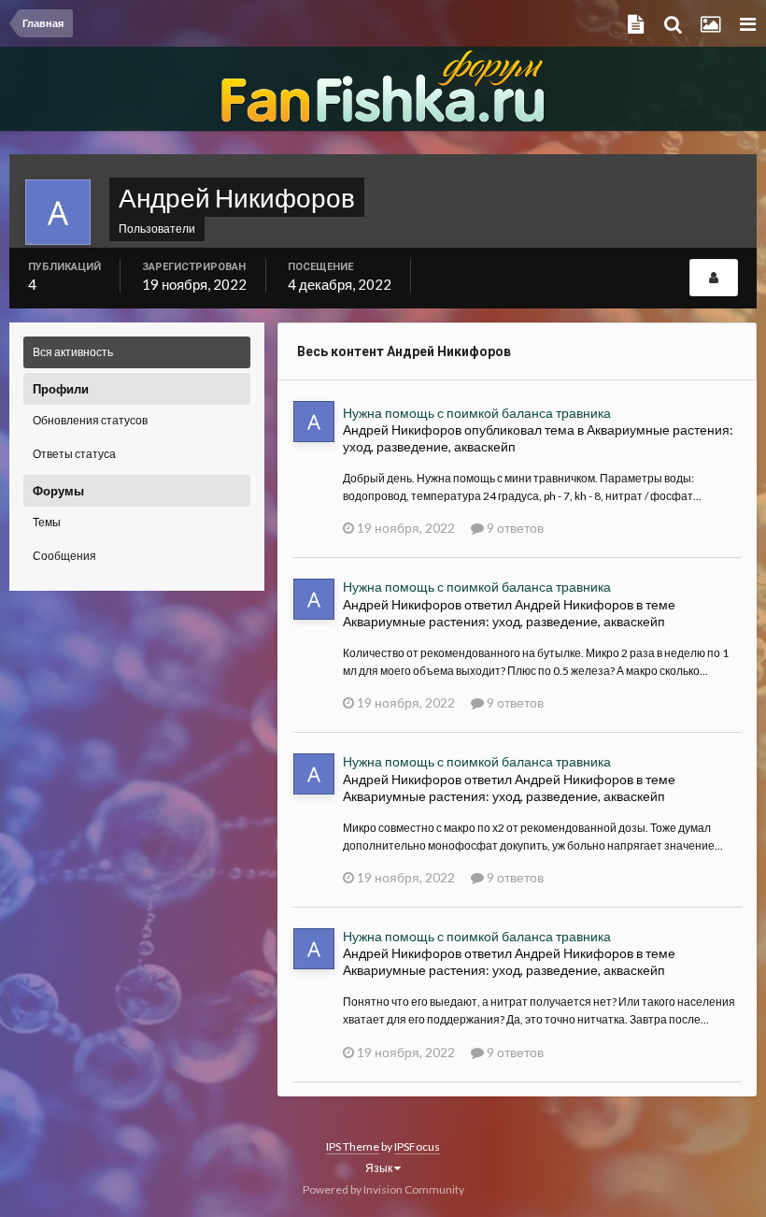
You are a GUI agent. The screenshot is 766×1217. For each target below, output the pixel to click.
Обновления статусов (90, 420)
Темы (47, 522)
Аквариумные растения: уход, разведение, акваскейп (504, 621)
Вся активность (73, 352)
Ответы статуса (74, 454)
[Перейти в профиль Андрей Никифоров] (313, 421)
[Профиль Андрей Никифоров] (713, 277)
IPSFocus (417, 1146)
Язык (379, 1168)
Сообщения (64, 556)
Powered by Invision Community (383, 1189)
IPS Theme (352, 1146)
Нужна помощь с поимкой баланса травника (477, 413)
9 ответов (514, 528)
